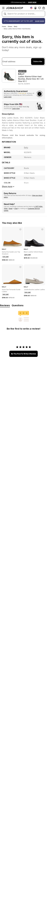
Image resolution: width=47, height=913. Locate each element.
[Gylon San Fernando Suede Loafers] (20, 267)
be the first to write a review (23, 354)
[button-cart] (43, 8)
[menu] (3, 8)
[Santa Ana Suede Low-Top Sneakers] (20, 229)
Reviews (5, 305)
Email (10, 208)
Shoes (10, 26)
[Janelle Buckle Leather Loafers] (42, 267)
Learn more (7, 97)
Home (4, 26)
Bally (15, 26)
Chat (16, 208)
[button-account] (35, 8)
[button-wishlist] (39, 8)
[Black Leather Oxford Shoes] (42, 229)
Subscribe (37, 61)
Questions (18, 305)
